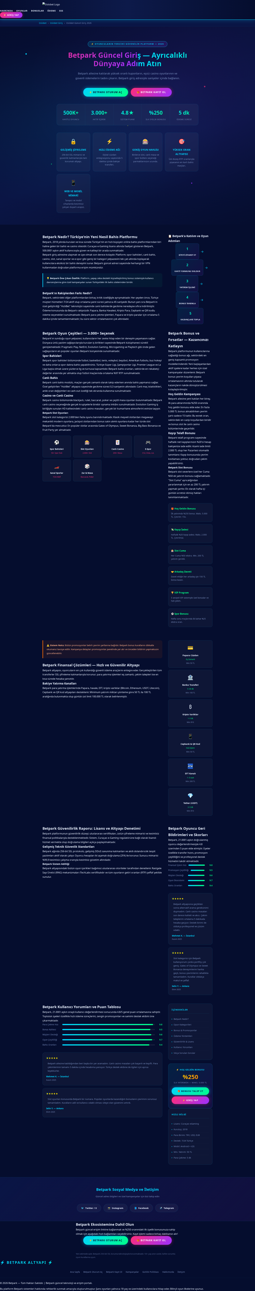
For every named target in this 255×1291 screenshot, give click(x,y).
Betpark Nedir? (181, 1019)
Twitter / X (89, 1208)
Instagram (115, 1208)
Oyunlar (22, 10)
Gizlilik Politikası (150, 1271)
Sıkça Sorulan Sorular (184, 1053)
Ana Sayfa (75, 1271)
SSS (61, 10)
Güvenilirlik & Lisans (184, 1041)
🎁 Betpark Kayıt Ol (151, 92)
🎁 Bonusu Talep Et (190, 1091)
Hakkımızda (168, 1271)
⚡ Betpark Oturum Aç (105, 92)
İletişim (181, 1271)
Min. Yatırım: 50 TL (183, 1152)
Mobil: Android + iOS (184, 1146)
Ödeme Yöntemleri (183, 1036)
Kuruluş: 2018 (180, 1129)
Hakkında (6, 10)
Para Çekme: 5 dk (182, 1157)
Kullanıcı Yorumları (183, 1047)
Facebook (141, 1208)
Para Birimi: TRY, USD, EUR (187, 1135)
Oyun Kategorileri (182, 1024)
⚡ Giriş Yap (190, 1100)
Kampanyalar (132, 1271)
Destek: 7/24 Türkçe (183, 1140)
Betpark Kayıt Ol (114, 1271)
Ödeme (51, 10)
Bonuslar (37, 10)
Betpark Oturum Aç (93, 1271)
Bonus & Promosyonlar (185, 1030)
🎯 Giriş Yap (11, 15)
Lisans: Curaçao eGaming (186, 1123)
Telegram (167, 1208)
